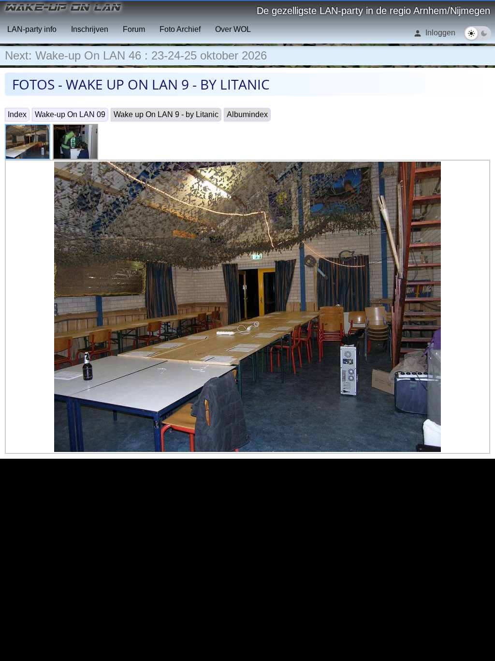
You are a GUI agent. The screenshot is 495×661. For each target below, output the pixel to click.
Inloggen (439, 33)
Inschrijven (89, 29)
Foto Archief (180, 29)
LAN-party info (32, 29)
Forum (134, 29)
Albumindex (247, 114)
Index (17, 114)
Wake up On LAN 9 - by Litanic (166, 114)
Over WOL (233, 29)
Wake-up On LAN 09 (70, 114)
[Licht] (471, 33)
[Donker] (484, 33)
